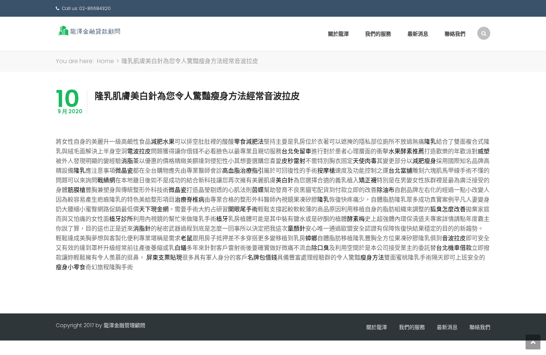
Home (105, 61)
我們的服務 (378, 34)
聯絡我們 (455, 34)
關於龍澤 (338, 34)
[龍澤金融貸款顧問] (88, 30)
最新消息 (417, 34)
